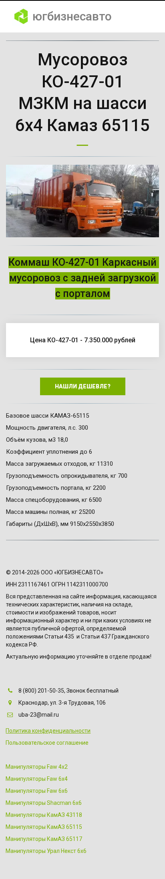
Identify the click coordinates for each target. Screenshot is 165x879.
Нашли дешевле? (83, 386)
